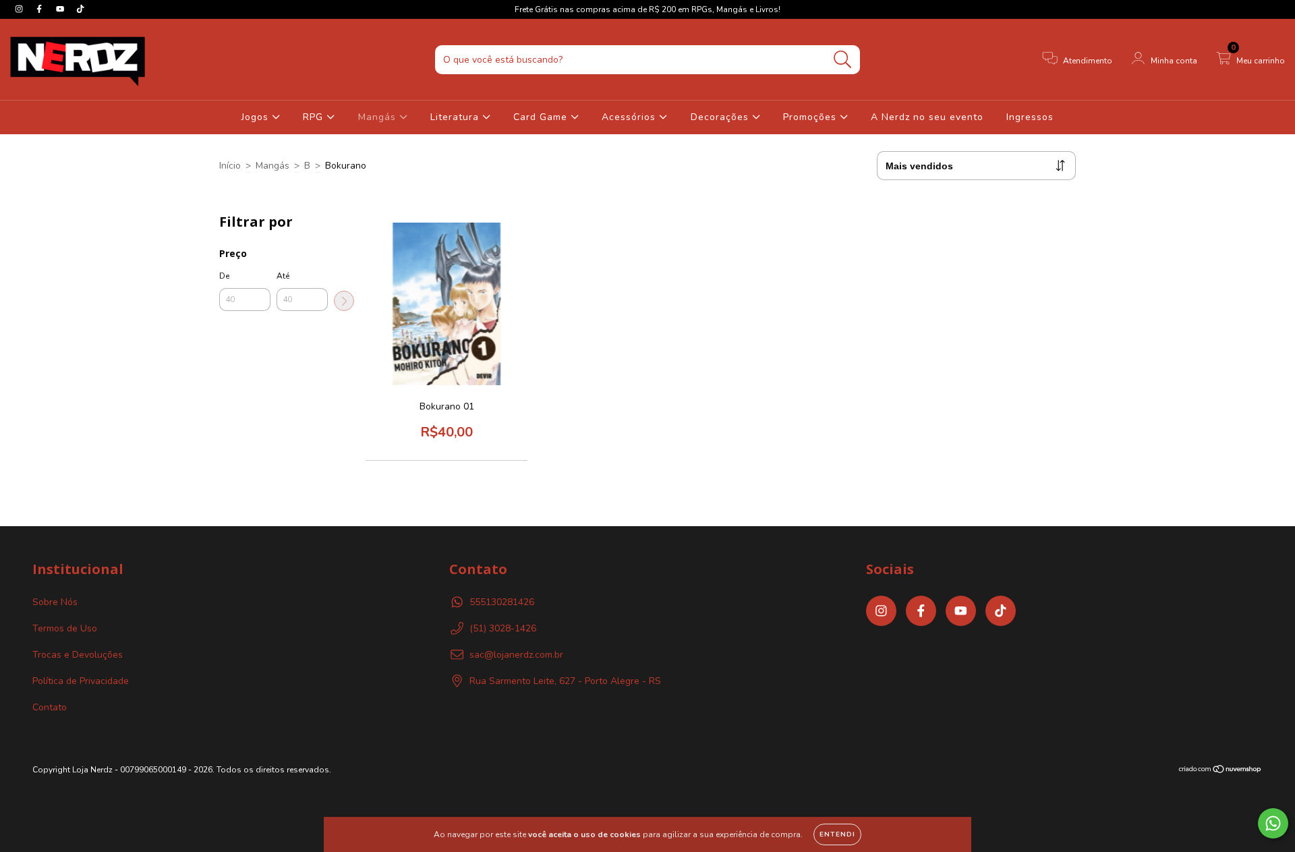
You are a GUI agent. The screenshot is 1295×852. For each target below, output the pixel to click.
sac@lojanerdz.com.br (516, 654)
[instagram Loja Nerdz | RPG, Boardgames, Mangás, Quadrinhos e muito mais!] (20, 9)
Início (230, 165)
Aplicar (344, 301)
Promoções (811, 117)
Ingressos (1030, 117)
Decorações (721, 117)
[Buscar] (843, 60)
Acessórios (630, 117)
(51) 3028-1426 (502, 628)
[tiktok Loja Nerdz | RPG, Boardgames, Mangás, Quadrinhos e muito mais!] (80, 9)
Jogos (256, 117)
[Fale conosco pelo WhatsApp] (1273, 823)
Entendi (837, 834)
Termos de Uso (64, 628)
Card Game (542, 117)
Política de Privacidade (80, 681)
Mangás (378, 117)
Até (283, 276)
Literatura (456, 117)
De (224, 276)
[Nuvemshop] (1220, 771)
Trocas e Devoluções (77, 654)
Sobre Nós (55, 602)
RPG (314, 117)
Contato (49, 707)
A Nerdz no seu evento (927, 117)
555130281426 (501, 602)
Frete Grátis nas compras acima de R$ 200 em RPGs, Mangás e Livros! (647, 9)
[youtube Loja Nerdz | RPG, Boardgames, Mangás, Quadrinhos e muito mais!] (61, 9)
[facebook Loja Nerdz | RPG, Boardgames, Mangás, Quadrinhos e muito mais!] (40, 9)
